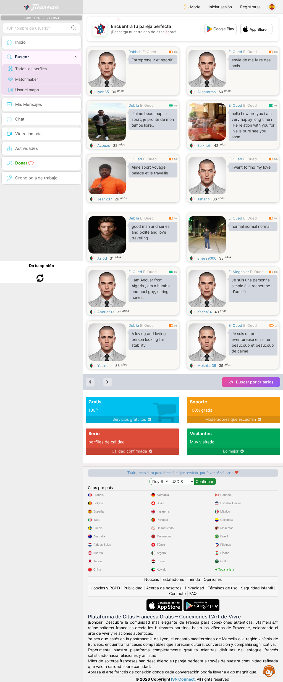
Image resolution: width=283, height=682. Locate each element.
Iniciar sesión (220, 6)
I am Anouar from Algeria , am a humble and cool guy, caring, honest (151, 289)
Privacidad (194, 588)
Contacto (177, 593)
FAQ (193, 593)
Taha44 (203, 199)
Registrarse (250, 6)
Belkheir (204, 145)
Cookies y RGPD (105, 588)
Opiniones (213, 579)
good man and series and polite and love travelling (150, 232)
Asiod (102, 258)
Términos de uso (222, 588)
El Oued (149, 51)
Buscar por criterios (255, 382)
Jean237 (104, 199)
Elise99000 (206, 258)
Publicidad (133, 588)
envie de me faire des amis (251, 63)
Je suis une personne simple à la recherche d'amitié (251, 286)
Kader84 (204, 312)
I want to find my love (251, 167)
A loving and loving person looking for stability (149, 339)
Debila (134, 105)
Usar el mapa (27, 89)
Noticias (151, 579)
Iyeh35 (103, 92)
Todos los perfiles (31, 68)
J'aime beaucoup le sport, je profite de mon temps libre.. (153, 119)
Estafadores (173, 579)
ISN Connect (183, 679)
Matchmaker (26, 79)
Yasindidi (104, 365)
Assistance (269, 671)
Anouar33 (105, 312)
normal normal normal (251, 226)
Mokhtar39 (206, 365)
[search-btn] (73, 28)
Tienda (194, 579)
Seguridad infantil (257, 588)
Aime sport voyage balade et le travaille (150, 170)
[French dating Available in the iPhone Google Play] (201, 602)
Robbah (135, 51)
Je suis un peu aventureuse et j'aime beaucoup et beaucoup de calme (253, 342)
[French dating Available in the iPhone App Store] (165, 602)
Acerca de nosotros (163, 588)
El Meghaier (239, 272)
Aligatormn (206, 92)
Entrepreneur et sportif (152, 60)
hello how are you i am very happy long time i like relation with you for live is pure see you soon (253, 125)
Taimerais (45, 7)
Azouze (103, 145)
